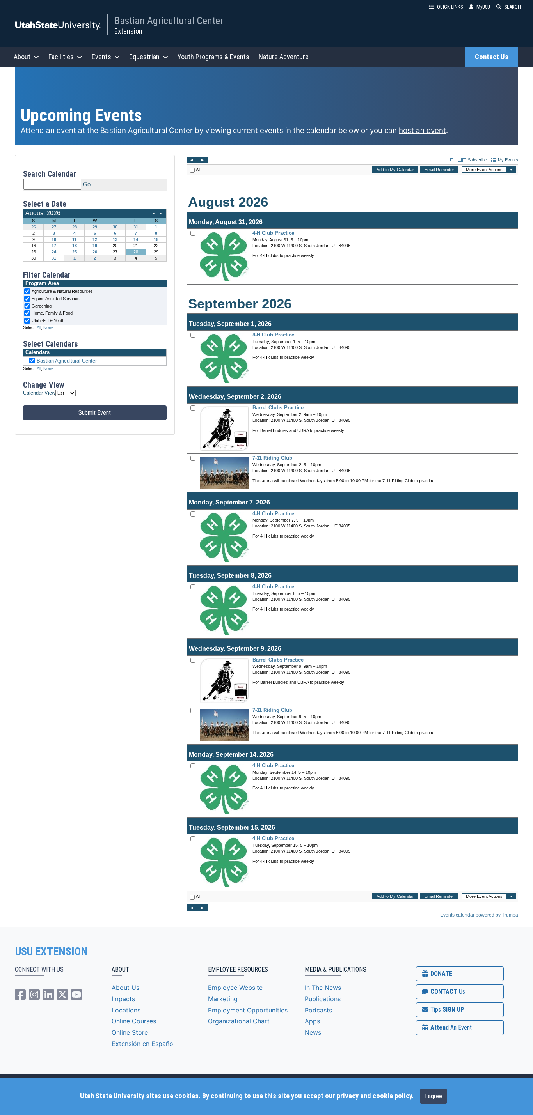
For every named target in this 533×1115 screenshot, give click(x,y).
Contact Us (491, 57)
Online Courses (134, 1021)
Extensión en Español (143, 1044)
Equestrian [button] (144, 57)
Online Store (130, 1032)
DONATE (440, 973)
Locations (126, 1010)
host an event (422, 130)
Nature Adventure (284, 57)
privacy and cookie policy (374, 1096)
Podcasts (318, 1010)
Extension (128, 31)
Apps (312, 1021)
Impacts (123, 999)
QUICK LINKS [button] (450, 7)
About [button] (22, 57)
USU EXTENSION (51, 951)
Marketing (223, 999)
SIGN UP (446, 1009)
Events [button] (101, 57)
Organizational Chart (239, 1021)
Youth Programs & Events (213, 57)
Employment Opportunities (248, 1010)
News (313, 1032)
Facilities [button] (61, 57)
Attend (450, 1027)
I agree (433, 1096)
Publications (323, 999)
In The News (323, 987)
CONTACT (447, 991)
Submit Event (94, 412)
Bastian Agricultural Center (168, 21)
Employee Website (235, 987)
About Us (125, 987)
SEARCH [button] (513, 7)
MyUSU (483, 7)
